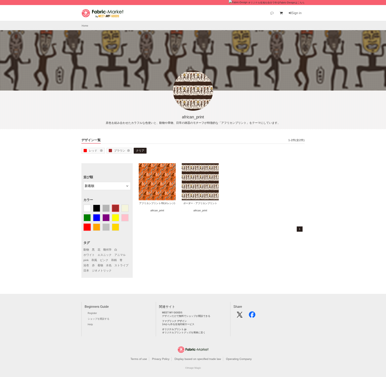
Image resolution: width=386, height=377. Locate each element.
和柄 (114, 260)
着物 (100, 265)
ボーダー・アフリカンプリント (200, 203)
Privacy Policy (160, 358)
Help (90, 324)
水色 (109, 265)
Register (92, 313)
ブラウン (119, 150)
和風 (94, 260)
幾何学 (107, 249)
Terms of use (138, 358)
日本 (86, 270)
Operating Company (239, 358)
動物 (86, 249)
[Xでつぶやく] (239, 316)
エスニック (105, 254)
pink (86, 260)
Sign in (297, 13)
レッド (93, 150)
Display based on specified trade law (198, 358)
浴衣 (86, 265)
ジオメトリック (102, 270)
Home (85, 25)
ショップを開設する (98, 318)
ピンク (104, 260)
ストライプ (121, 265)
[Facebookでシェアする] (252, 316)
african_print (157, 210)
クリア (140, 150)
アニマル (120, 254)
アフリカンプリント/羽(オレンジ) (157, 203)
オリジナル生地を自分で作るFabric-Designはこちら (276, 2)
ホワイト (89, 254)
